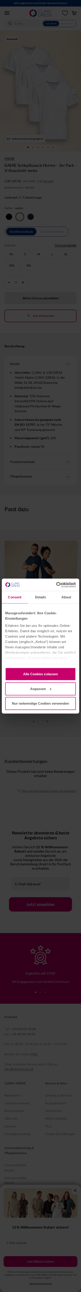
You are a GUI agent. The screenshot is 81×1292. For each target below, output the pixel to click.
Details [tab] (40, 597)
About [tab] (66, 597)
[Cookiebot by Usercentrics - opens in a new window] (57, 585)
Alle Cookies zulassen (40, 674)
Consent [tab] (14, 597)
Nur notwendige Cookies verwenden (40, 703)
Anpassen (38, 689)
